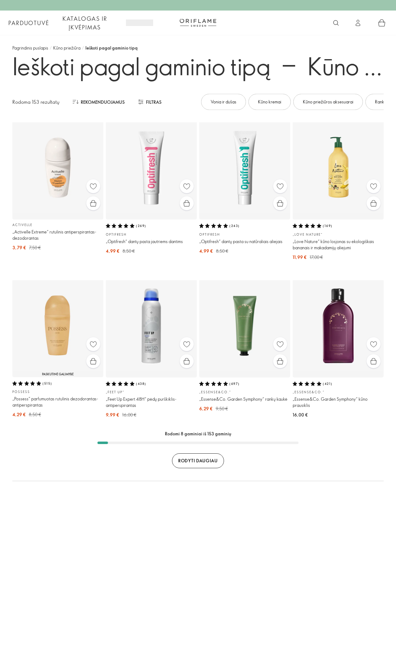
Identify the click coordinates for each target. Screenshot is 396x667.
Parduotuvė (28, 23)
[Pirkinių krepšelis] (381, 22)
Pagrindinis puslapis (30, 48)
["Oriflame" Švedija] (198, 22)
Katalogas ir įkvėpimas (84, 23)
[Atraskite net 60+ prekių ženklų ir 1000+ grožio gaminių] (336, 23)
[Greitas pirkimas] (93, 203)
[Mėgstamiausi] (93, 186)
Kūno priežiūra (66, 48)
